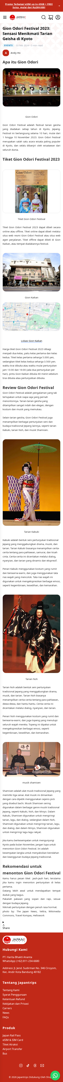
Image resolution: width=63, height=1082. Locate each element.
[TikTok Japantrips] (28, 1065)
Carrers (7, 1008)
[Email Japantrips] (42, 1065)
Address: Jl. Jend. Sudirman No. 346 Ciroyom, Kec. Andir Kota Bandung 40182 (30, 970)
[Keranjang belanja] (50, 17)
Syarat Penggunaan (15, 994)
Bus (5, 1053)
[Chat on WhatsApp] (55, 1075)
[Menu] (5, 17)
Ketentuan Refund (14, 999)
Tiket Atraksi (10, 1044)
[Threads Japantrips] (35, 1065)
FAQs (6, 1017)
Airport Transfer (12, 1049)
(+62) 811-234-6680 (27, 961)
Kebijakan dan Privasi (16, 1003)
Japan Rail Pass (12, 1035)
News (6, 1013)
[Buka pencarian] (43, 17)
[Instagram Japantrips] (21, 1065)
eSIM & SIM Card (13, 1040)
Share (6, 928)
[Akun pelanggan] (57, 17)
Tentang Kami (11, 990)
